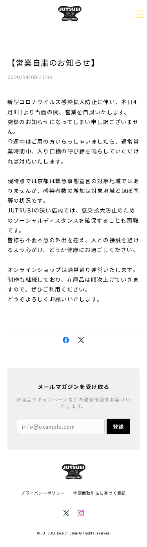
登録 (118, 426)
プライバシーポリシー (43, 493)
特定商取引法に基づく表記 (99, 493)
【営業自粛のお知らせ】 (53, 62)
